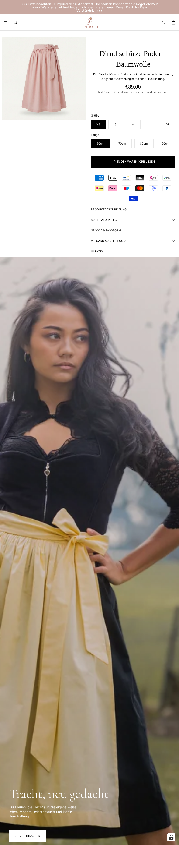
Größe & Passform (106, 230)
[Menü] (5, 22)
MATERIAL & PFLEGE (104, 220)
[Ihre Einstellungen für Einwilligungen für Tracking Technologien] (171, 837)
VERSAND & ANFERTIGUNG (109, 241)
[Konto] (163, 22)
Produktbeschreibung (109, 209)
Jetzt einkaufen (27, 836)
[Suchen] (15, 22)
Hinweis (97, 251)
